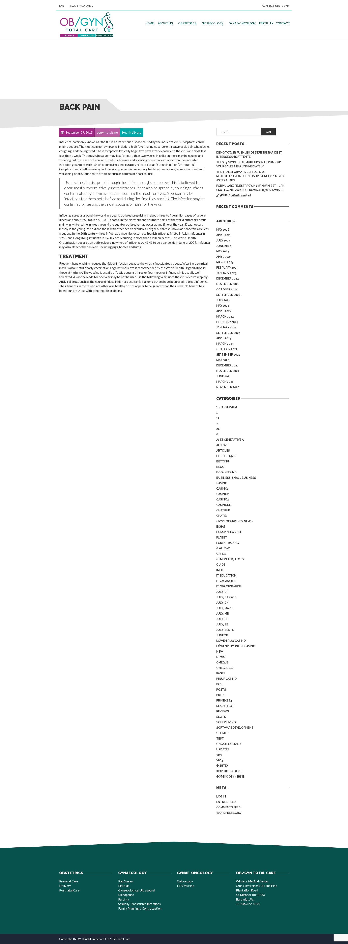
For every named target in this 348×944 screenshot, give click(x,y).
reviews (222, 711)
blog (220, 466)
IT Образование (228, 586)
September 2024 (228, 294)
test (220, 738)
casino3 (222, 499)
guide (220, 564)
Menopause (126, 895)
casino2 (222, 494)
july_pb (222, 619)
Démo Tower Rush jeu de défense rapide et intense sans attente (249, 154)
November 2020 (227, 387)
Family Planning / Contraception (140, 908)
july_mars (224, 608)
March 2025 (225, 262)
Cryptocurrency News (234, 521)
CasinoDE (223, 505)
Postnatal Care (69, 890)
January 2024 (226, 327)
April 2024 (224, 311)
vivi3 (219, 760)
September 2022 (228, 354)
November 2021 (227, 370)
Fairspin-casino (228, 532)
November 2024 (227, 284)
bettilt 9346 (226, 456)
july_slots (225, 629)
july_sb (222, 624)
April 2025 (223, 256)
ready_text (225, 706)
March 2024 (225, 316)
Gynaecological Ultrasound (136, 890)
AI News (222, 445)
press (220, 695)
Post (220, 684)
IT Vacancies (225, 581)
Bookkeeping (226, 472)
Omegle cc (224, 668)
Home (149, 23)
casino (221, 483)
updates (222, 749)
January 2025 (226, 273)
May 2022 (222, 360)
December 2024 (227, 278)
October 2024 (227, 289)
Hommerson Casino (77, 903)
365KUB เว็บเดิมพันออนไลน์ (233, 195)
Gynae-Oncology (242, 23)
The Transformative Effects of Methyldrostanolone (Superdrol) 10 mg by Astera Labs (250, 176)
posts (221, 689)
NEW (219, 651)
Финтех (222, 765)
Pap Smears (126, 881)
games (221, 553)
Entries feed (226, 802)
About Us (165, 23)
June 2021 (223, 376)
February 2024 (227, 322)
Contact (283, 23)
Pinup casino (226, 678)
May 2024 (222, 305)
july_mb (222, 613)
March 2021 (224, 381)
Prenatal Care (68, 881)
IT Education (226, 575)
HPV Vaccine (185, 885)
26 (218, 428)
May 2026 (222, 229)
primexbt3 (224, 700)
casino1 (222, 488)
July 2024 (223, 300)
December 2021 (227, 365)
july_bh (222, 591)
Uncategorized (228, 744)
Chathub (223, 510)
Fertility (266, 23)
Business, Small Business (236, 477)
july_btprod (226, 597)
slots (221, 716)
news (220, 657)
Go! (268, 131)
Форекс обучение (230, 776)
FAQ (61, 5)
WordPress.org (228, 812)
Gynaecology (212, 23)
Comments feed (228, 807)
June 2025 (223, 246)
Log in (221, 796)
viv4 (219, 754)
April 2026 (224, 235)
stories (222, 733)
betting (222, 461)
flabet (221, 537)
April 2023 (223, 338)
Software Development (235, 727)
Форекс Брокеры (229, 771)
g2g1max (223, 548)
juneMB (222, 635)
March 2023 (224, 343)
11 (217, 418)
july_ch (222, 602)
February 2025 (227, 267)
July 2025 (223, 240)
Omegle (222, 662)
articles (223, 450)
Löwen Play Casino (231, 640)
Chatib (221, 515)
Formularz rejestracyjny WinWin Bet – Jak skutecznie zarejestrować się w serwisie (250, 188)
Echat (221, 526)
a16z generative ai (230, 439)
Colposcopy (185, 881)
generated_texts (230, 559)
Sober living (226, 722)
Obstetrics (187, 23)
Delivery (65, 885)
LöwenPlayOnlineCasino (235, 646)
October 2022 (226, 349)
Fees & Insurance (81, 5)
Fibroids (123, 885)
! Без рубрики (226, 407)
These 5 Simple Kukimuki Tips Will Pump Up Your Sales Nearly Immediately (248, 164)
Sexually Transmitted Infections (139, 904)
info (219, 570)
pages (220, 673)
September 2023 (228, 332)
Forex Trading (227, 543)
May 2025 (222, 251)
